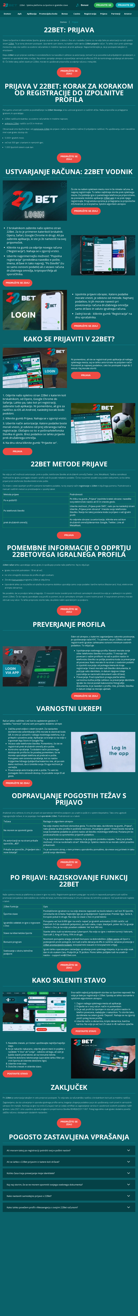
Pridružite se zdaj (69, 72)
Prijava (103, 13)
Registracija (90, 13)
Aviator (128, 13)
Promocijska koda (48, 13)
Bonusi (84, 5)
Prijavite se (103, 5)
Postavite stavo (86, 1031)
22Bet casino (113, 939)
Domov (7, 13)
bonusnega (17, 579)
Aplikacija (32, 13)
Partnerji (115, 13)
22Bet (11, 43)
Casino (76, 13)
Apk (20, 13)
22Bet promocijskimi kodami (57, 944)
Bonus (65, 13)
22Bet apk (109, 198)
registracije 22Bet (41, 129)
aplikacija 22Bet (12, 123)
